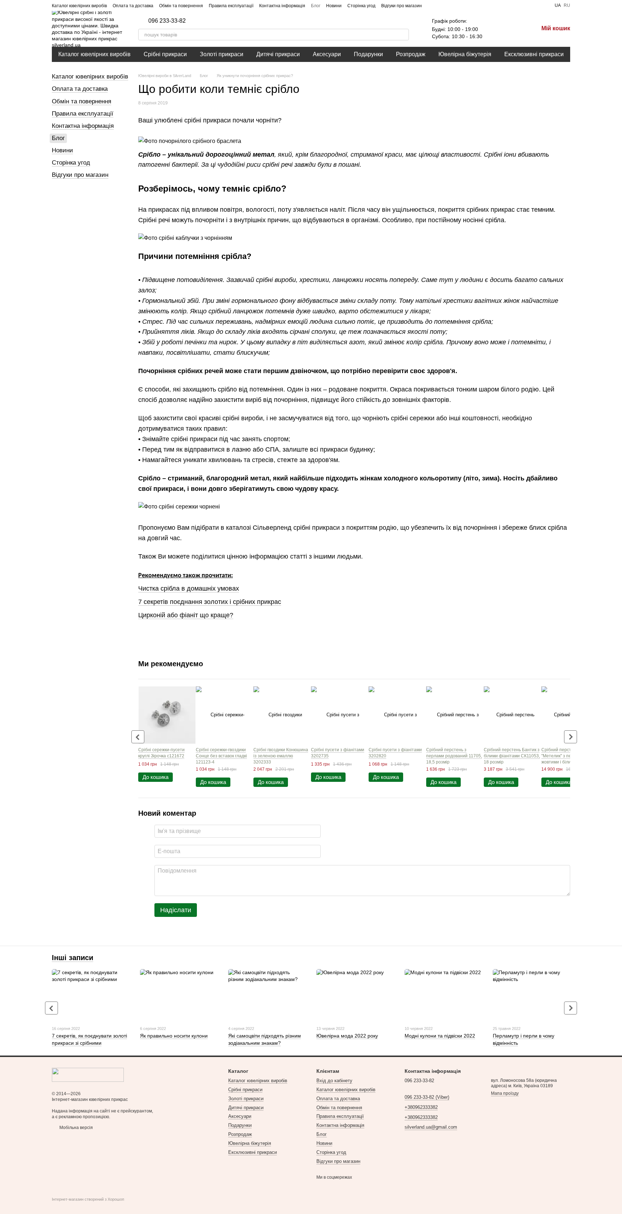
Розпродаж (410, 54)
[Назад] (137, 736)
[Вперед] (570, 736)
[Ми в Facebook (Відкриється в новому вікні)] (432, 5)
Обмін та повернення (181, 5)
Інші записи (72, 958)
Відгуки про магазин (401, 5)
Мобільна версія (75, 1127)
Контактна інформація (282, 5)
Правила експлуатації (231, 5)
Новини (334, 5)
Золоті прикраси (221, 54)
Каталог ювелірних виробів (79, 5)
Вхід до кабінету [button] (334, 1080)
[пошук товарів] (403, 34)
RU (567, 5)
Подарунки (368, 54)
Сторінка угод (361, 5)
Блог (315, 5)
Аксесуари (327, 54)
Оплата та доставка (133, 5)
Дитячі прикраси (278, 54)
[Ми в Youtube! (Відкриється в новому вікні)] (440, 5)
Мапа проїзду (505, 1093)
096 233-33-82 (167, 21)
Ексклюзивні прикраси (534, 54)
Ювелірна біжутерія (464, 54)
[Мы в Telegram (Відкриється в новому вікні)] (458, 5)
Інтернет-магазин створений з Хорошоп (88, 1199)
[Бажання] (495, 29)
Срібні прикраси (165, 54)
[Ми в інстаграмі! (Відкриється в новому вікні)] (449, 5)
